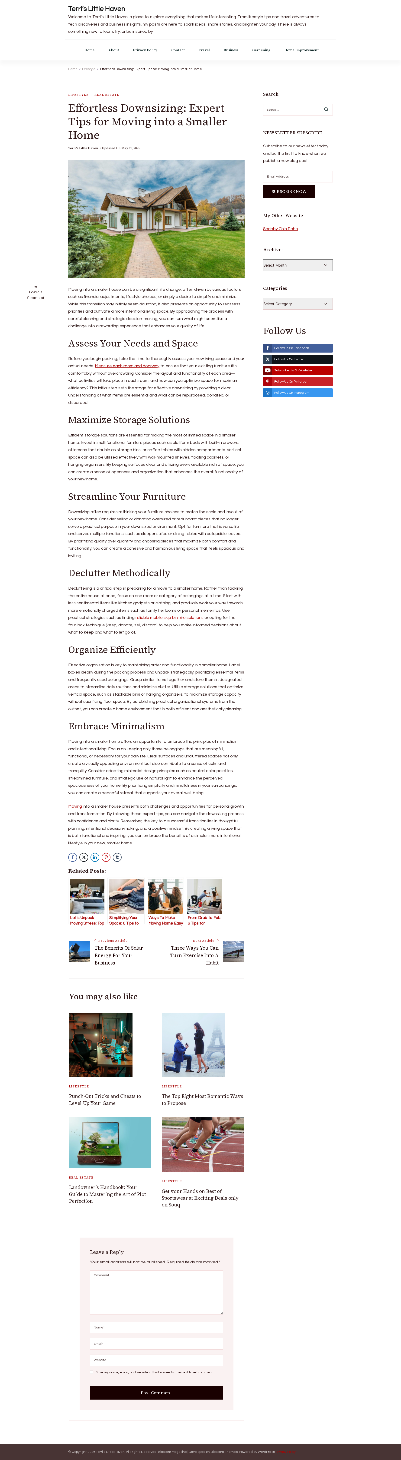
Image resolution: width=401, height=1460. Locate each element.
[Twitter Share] (83, 857)
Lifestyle (78, 95)
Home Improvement (301, 50)
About (113, 50)
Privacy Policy (145, 50)
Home (89, 50)
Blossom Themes (224, 1451)
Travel (204, 50)
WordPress (266, 1451)
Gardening (261, 50)
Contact (178, 50)
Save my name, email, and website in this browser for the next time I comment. (154, 1372)
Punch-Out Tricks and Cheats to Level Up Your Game (105, 1099)
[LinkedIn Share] (95, 857)
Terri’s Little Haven (96, 8)
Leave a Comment (35, 294)
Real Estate (106, 95)
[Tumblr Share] (117, 857)
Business (231, 50)
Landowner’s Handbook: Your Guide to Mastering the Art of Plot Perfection (107, 1194)
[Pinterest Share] (106, 857)
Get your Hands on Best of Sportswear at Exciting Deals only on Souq (200, 1198)
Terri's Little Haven (83, 148)
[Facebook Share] (72, 857)
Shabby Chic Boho (280, 229)
